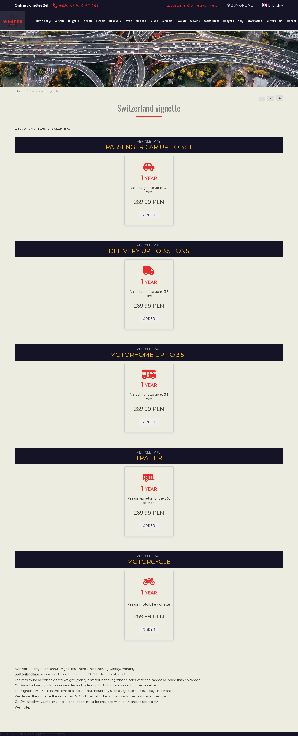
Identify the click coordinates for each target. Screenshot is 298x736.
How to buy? (44, 20)
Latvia (128, 20)
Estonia (100, 20)
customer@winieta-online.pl (194, 5)
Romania (166, 20)
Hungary (228, 20)
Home (20, 91)
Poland (153, 20)
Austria (60, 20)
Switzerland (211, 20)
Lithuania (115, 20)
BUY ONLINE (242, 5)
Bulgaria (73, 20)
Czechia (87, 20)
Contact (291, 20)
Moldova (141, 20)
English (274, 5)
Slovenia (195, 20)
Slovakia (181, 20)
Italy (240, 20)
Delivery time (273, 20)
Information (254, 20)
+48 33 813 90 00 (78, 6)
